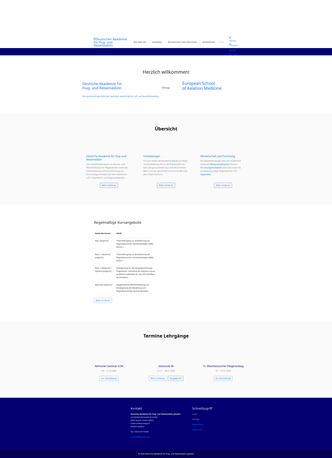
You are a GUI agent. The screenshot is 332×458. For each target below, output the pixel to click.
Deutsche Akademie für (102, 83)
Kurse (175, 160)
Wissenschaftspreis (219, 164)
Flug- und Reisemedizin (102, 87)
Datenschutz (197, 424)
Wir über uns (140, 42)
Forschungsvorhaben (210, 167)
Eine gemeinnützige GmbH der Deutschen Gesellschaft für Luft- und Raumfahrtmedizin (120, 96)
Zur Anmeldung (109, 378)
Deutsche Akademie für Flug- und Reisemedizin (106, 157)
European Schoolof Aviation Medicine (202, 85)
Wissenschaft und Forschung (182, 42)
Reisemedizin (208, 42)
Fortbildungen (151, 156)
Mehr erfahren (109, 185)
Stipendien (205, 174)
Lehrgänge (157, 42)
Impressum (197, 429)
